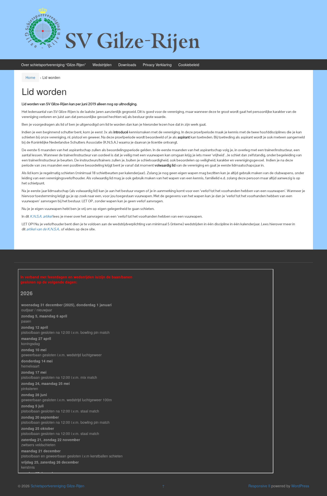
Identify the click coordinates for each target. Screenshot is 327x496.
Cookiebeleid (188, 64)
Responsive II (259, 485)
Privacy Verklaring (157, 64)
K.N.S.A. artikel (41, 216)
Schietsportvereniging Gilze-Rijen (57, 485)
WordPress (300, 485)
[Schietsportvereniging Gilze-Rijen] (113, 29)
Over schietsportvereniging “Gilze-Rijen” (53, 64)
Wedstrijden (102, 64)
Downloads (127, 64)
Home (30, 77)
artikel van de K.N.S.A (42, 229)
